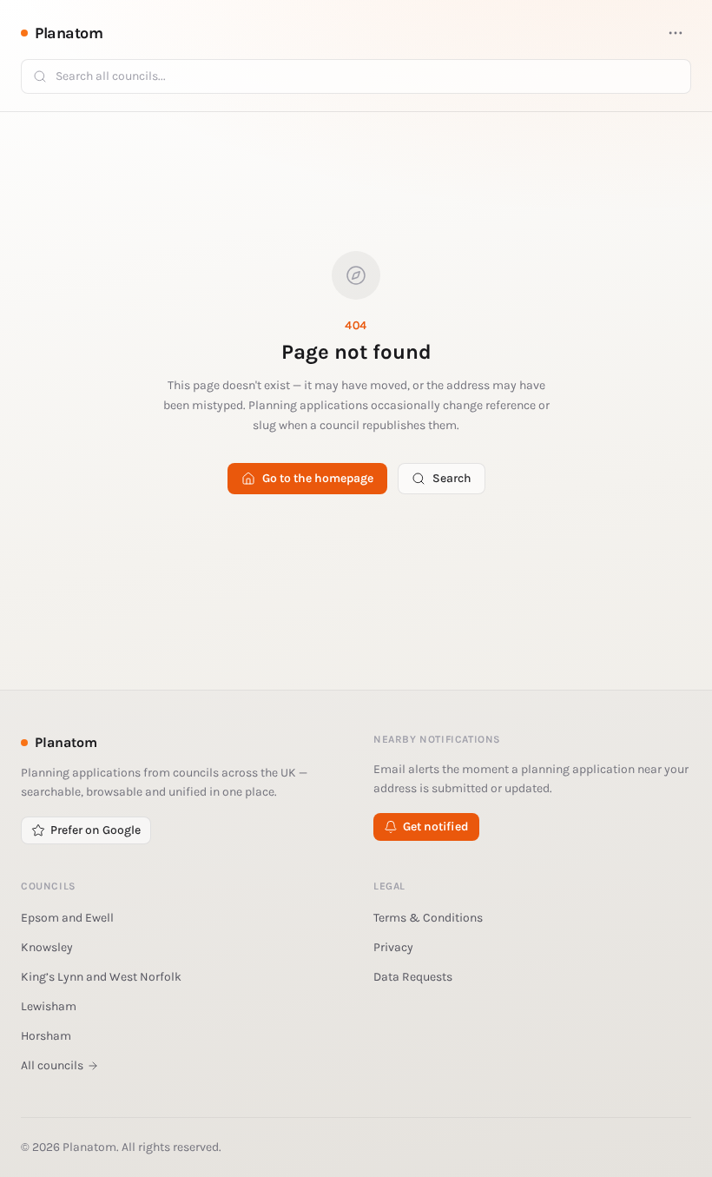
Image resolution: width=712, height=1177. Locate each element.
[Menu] (675, 33)
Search (451, 478)
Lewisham (48, 1006)
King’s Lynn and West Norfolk (101, 976)
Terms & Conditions (428, 917)
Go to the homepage (317, 478)
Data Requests (412, 976)
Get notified (436, 826)
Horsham (46, 1035)
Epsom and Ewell (67, 917)
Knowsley (47, 947)
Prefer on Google (95, 830)
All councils (52, 1065)
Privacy (393, 947)
